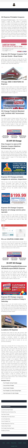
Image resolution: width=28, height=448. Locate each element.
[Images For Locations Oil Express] (14, 321)
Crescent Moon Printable (8, 385)
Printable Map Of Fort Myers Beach (8, 416)
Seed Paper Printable (5, 414)
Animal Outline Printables (8, 388)
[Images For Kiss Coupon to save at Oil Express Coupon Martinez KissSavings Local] (14, 135)
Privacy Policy (13, 442)
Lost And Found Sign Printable (7, 409)
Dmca (4, 442)
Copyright (20, 442)
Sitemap (24, 442)
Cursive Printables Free (5, 421)
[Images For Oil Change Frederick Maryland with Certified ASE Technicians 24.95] (14, 102)
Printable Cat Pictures (5, 430)
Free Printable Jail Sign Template (10, 382)
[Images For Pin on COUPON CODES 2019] (14, 230)
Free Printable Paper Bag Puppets (7, 428)
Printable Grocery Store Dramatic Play (8, 412)
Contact (8, 442)
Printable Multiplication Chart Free (7, 423)
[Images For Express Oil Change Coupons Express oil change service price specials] (14, 199)
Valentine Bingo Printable (6, 425)
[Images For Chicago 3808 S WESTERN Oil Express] (14, 73)
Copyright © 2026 (14, 446)
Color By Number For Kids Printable (10, 393)
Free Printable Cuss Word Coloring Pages (12, 390)
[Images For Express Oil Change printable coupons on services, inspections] (14, 168)
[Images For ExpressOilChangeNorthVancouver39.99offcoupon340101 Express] (14, 257)
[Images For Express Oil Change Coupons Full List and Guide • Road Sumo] (14, 45)
